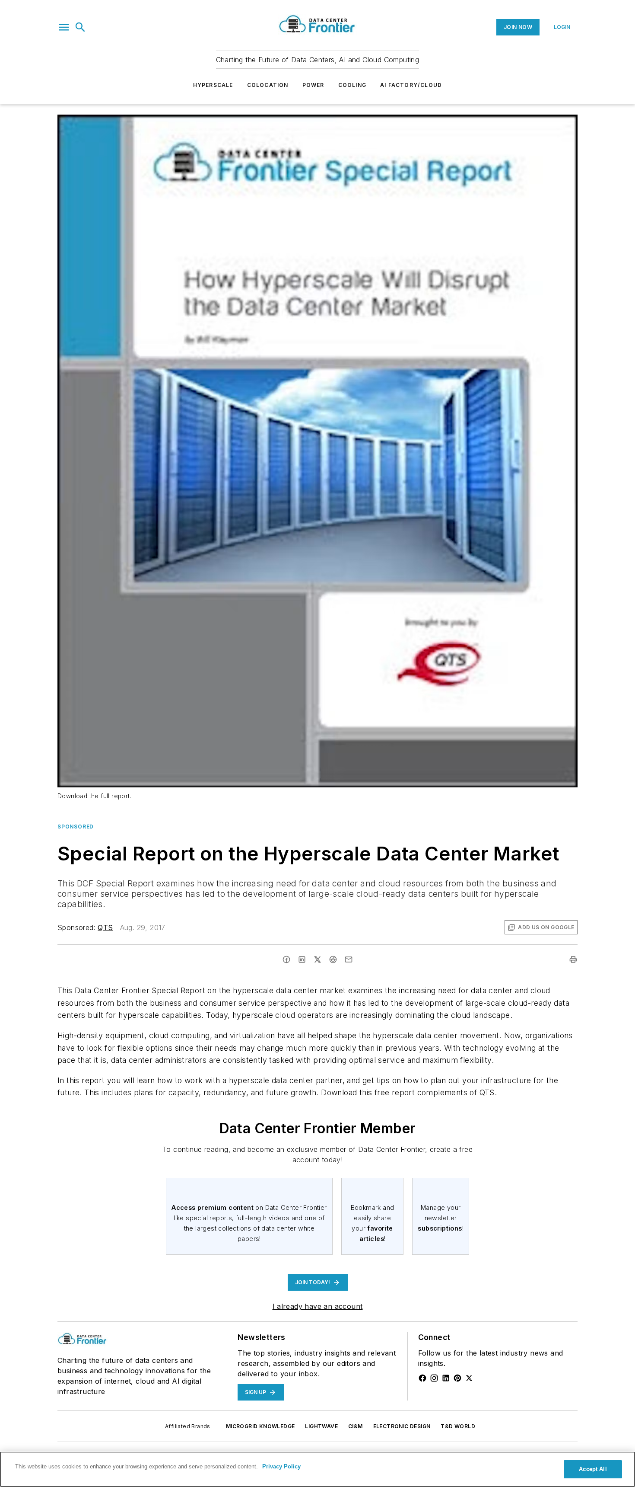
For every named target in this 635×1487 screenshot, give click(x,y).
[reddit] (333, 959)
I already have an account (318, 1306)
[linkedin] (302, 959)
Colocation (268, 85)
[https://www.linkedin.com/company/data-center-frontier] (445, 1378)
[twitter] (317, 959)
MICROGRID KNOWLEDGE (260, 1426)
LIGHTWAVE (321, 1426)
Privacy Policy (281, 1466)
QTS (105, 927)
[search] (80, 27)
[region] (317, 1469)
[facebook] (286, 959)
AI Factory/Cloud (411, 85)
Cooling (352, 85)
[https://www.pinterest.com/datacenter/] (457, 1378)
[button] (63, 27)
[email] (348, 959)
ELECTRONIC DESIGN (402, 1426)
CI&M (355, 1426)
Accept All (592, 1469)
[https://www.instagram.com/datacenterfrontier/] (434, 1378)
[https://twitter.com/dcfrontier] (469, 1378)
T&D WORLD (458, 1426)
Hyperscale (213, 85)
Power (313, 85)
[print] (573, 959)
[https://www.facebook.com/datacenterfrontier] (422, 1378)
